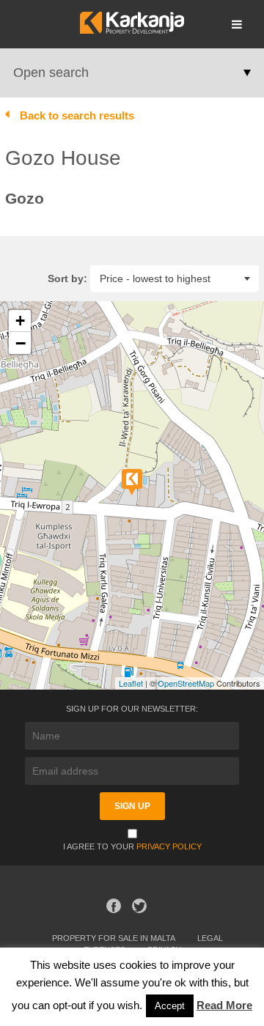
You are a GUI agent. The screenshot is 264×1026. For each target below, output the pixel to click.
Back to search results (77, 115)
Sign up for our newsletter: (132, 708)
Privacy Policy (169, 846)
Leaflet (131, 683)
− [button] (20, 343)
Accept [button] (170, 1005)
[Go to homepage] (131, 29)
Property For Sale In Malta (113, 938)
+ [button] (20, 320)
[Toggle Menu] (237, 24)
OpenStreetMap (186, 683)
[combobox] (174, 278)
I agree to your (132, 846)
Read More (224, 1005)
